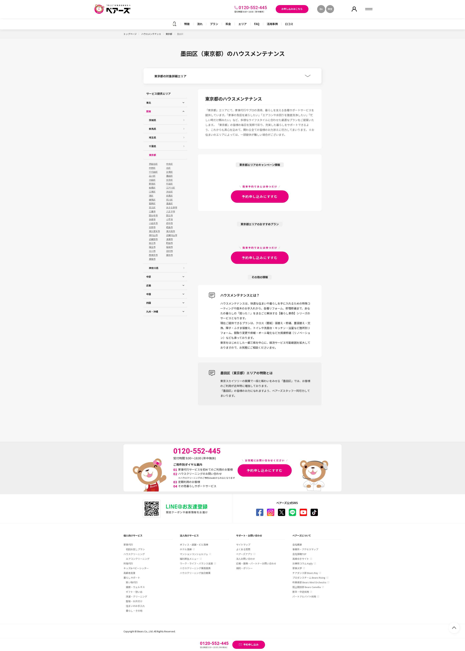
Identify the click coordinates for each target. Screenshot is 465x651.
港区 (151, 195)
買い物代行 (132, 582)
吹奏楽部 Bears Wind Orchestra (309, 582)
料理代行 (128, 563)
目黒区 (169, 195)
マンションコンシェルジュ (194, 554)
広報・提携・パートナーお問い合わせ (256, 563)
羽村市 (169, 251)
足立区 (152, 207)
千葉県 (152, 146)
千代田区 (153, 171)
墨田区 (169, 175)
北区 (168, 167)
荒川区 (169, 199)
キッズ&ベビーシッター (136, 568)
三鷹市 (152, 211)
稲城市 (169, 247)
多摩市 (152, 219)
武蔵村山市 (171, 235)
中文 (330, 9)
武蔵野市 (153, 239)
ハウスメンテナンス (151, 33)
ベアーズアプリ (244, 554)
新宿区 (152, 183)
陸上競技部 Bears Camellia (306, 587)
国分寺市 (153, 215)
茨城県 (152, 120)
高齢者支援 (129, 573)
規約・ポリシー (244, 568)
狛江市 (152, 243)
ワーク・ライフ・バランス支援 (196, 563)
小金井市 (153, 223)
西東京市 (153, 255)
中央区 (169, 163)
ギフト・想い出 (134, 591)
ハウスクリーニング (134, 554)
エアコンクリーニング (137, 558)
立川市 (152, 251)
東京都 (169, 33)
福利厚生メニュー (189, 558)
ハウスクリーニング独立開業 (195, 573)
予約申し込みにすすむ (260, 196)
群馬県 (152, 128)
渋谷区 (169, 191)
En (321, 9)
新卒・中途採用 (300, 591)
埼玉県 (152, 137)
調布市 (169, 255)
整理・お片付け (134, 601)
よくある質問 (243, 549)
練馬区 (152, 199)
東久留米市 (154, 231)
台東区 (169, 171)
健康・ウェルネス (135, 587)
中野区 (152, 167)
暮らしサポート (132, 577)
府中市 (169, 223)
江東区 (152, 191)
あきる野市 (171, 207)
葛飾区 (152, 203)
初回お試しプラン (135, 549)
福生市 (152, 247)
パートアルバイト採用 (304, 596)
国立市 (169, 215)
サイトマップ (243, 544)
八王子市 (170, 211)
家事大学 (297, 568)
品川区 (152, 175)
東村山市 (153, 235)
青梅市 (152, 259)
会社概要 (297, 544)
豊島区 (169, 203)
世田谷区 (153, 163)
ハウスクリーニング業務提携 (195, 568)
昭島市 (169, 227)
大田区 (152, 179)
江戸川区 (170, 187)
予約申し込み (250, 644)
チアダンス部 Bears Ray (305, 573)
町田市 (169, 243)
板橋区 (152, 187)
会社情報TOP (299, 554)
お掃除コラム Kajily (302, 563)
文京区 (169, 179)
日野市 (152, 227)
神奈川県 (153, 268)
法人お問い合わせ (245, 558)
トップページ (130, 33)
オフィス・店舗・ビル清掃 (194, 544)
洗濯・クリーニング (136, 596)
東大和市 (170, 231)
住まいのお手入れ (135, 606)
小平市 (169, 219)
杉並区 (169, 183)
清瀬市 (169, 239)
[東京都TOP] (174, 23)
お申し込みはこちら (292, 9)
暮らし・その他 (134, 610)
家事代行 (128, 544)
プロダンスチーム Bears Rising (308, 577)
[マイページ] (354, 9)
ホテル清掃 (186, 549)
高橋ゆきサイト (300, 558)
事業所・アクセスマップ (305, 549)
